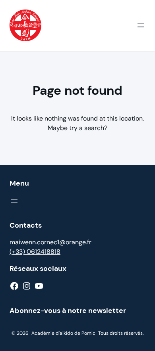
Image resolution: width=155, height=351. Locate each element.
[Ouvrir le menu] (140, 25)
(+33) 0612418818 (35, 251)
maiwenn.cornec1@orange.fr (50, 242)
